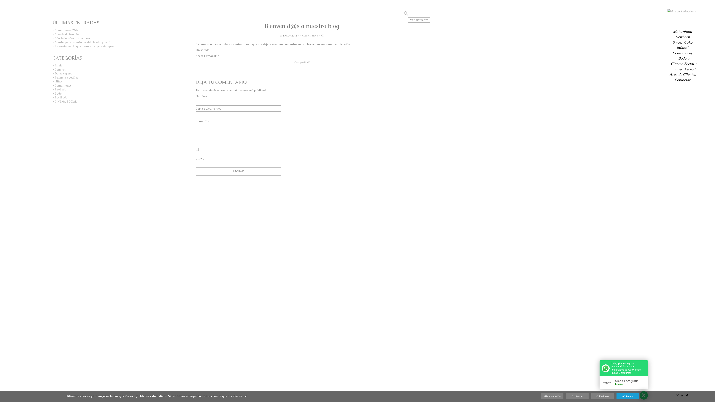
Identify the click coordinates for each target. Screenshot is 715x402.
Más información (552, 396)
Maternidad (682, 31)
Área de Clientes (682, 74)
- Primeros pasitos (65, 77)
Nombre (201, 96)
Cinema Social (682, 63)
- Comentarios (309, 35)
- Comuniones (62, 85)
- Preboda (59, 89)
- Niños (58, 81)
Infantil (682, 47)
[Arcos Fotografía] (682, 12)
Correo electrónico (208, 108)
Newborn (682, 37)
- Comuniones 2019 (66, 30)
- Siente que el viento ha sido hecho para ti (82, 42)
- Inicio (57, 65)
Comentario (204, 121)
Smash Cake (682, 42)
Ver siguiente (419, 20)
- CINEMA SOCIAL (65, 101)
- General (59, 69)
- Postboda (60, 97)
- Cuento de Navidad (66, 34)
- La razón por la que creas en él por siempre (83, 46)
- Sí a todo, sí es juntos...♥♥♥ (71, 38)
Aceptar (629, 396)
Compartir (300, 62)
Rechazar (603, 396)
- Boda (57, 93)
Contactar (682, 80)
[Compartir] (322, 35)
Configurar (577, 396)
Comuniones (682, 53)
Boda (682, 58)
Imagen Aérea (682, 69)
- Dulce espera (62, 73)
